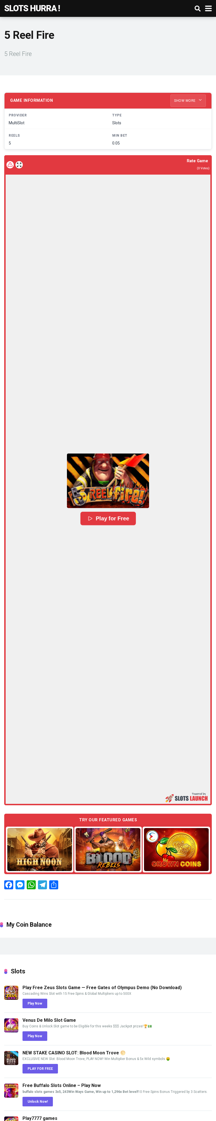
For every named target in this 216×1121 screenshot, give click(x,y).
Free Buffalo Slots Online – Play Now (61, 1085)
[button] (108, 481)
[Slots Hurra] (32, 7)
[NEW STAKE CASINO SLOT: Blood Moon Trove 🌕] (11, 1063)
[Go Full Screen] (19, 164)
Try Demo (39, 849)
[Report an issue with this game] (10, 164)
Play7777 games (39, 1118)
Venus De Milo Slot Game (49, 1020)
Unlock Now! (38, 1102)
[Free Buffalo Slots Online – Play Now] (11, 1096)
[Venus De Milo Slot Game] (11, 1031)
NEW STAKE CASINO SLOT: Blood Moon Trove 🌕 (74, 1052)
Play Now (35, 1003)
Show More (185, 101)
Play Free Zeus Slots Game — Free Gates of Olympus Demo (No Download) (102, 987)
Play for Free (112, 519)
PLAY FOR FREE (40, 1069)
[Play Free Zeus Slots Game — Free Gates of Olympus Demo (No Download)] (11, 998)
